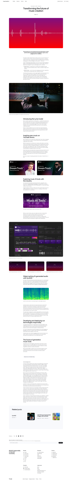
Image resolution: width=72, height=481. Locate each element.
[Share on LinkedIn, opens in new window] (36, 16)
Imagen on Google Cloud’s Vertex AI (41, 284)
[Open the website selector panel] (9, 1)
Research (18, 1)
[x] (14, 436)
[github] (23, 436)
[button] (36, 14)
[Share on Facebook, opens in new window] (34, 16)
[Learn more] (23, 416)
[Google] (10, 479)
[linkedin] (21, 436)
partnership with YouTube (30, 62)
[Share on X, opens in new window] (32, 16)
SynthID (31, 283)
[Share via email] (38, 16)
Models (14, 1)
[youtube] (19, 436)
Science (22, 1)
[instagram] (16, 436)
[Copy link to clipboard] (40, 16)
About (26, 1)
